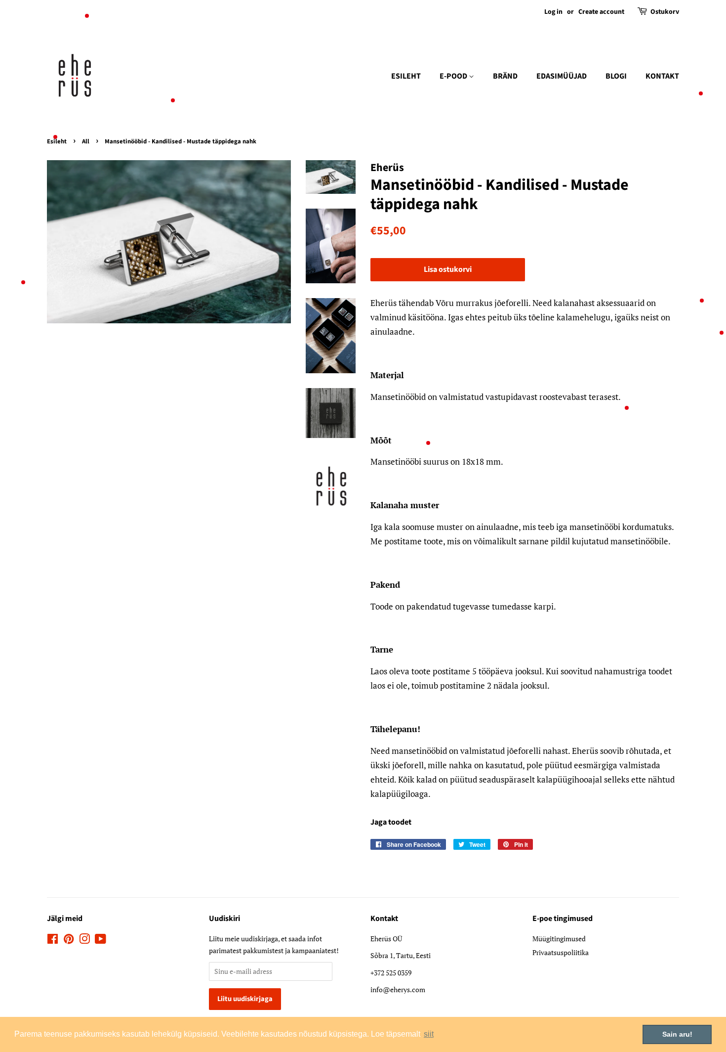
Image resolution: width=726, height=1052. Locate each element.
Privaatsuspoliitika (560, 952)
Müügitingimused (559, 938)
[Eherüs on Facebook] (52, 940)
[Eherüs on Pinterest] (68, 940)
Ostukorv (664, 12)
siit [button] (429, 1034)
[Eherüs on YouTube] (100, 940)
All (85, 141)
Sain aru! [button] (677, 1034)
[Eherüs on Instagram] (84, 940)
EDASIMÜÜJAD (561, 76)
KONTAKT (662, 76)
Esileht (57, 141)
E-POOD (454, 76)
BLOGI (616, 76)
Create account (601, 12)
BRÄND (505, 76)
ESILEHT (406, 76)
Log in (553, 12)
